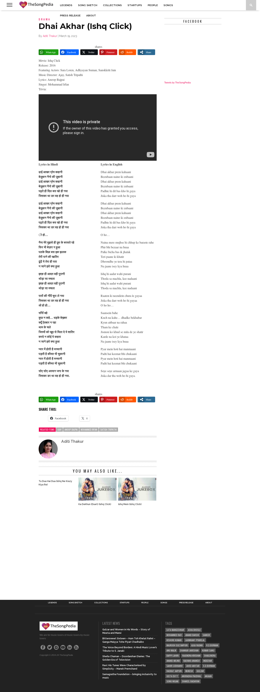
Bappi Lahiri (173, 655)
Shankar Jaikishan (189, 650)
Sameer (206, 635)
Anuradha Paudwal (191, 676)
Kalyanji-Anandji (191, 660)
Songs (168, 5)
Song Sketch (87, 5)
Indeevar (207, 660)
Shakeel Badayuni (190, 681)
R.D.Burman (212, 645)
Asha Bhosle (194, 629)
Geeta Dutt (172, 676)
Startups (135, 5)
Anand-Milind (173, 660)
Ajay (59, 429)
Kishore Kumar (174, 640)
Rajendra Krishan (191, 655)
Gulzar (200, 671)
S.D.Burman (209, 665)
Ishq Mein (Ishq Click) (130, 504)
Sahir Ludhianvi (175, 665)
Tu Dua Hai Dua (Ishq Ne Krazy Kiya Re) (55, 483)
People (153, 5)
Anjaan (208, 676)
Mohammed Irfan (89, 429)
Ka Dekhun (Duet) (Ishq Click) (94, 504)
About (91, 15)
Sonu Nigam (172, 681)
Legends (66, 5)
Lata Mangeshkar (175, 629)
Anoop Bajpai (71, 429)
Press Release (70, 15)
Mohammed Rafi (174, 635)
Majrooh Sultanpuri (177, 645)
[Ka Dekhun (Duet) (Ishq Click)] (97, 499)
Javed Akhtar (192, 665)
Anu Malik (171, 650)
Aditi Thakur (50, 36)
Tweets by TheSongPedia (177, 82)
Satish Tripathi (108, 429)
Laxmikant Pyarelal (195, 640)
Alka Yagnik (197, 645)
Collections (112, 5)
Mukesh (189, 671)
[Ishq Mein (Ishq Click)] (137, 499)
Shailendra (209, 655)
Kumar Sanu (208, 650)
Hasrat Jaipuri (174, 671)
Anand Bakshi (192, 635)
